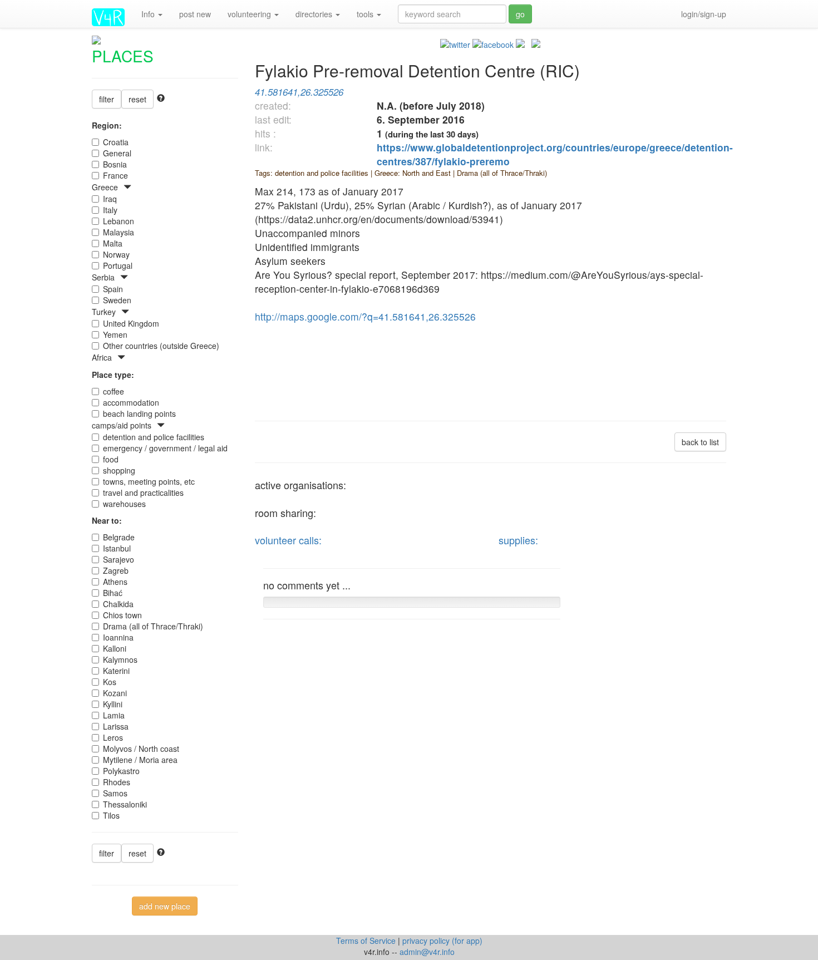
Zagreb (116, 570)
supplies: (518, 540)
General (117, 153)
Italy (110, 209)
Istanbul (117, 548)
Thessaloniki (125, 804)
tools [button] (366, 13)
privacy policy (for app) (442, 940)
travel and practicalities (143, 492)
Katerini (116, 670)
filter (106, 99)
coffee (113, 391)
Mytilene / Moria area (140, 759)
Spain (113, 288)
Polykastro (121, 770)
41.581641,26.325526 (299, 92)
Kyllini (112, 704)
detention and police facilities (153, 436)
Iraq (110, 198)
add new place (164, 906)
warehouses (124, 503)
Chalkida (118, 603)
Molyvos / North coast (141, 748)
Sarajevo (118, 559)
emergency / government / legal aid (165, 448)
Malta (112, 243)
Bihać (112, 592)
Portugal (117, 265)
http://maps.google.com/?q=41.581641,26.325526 (365, 316)
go (520, 13)
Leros (113, 737)
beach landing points (139, 413)
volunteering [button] (250, 13)
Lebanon (118, 221)
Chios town (122, 615)
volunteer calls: (288, 540)
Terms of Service (367, 940)
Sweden (117, 300)
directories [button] (314, 13)
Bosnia (115, 164)
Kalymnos (120, 659)
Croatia (116, 141)
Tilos (111, 815)
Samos (115, 793)
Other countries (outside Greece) (161, 345)
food (111, 459)
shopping (119, 470)
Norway (116, 254)
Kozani (115, 692)
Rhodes (116, 781)
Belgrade (119, 537)
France (115, 175)
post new (195, 13)
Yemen (115, 334)
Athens (115, 581)
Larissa (116, 726)
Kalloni (114, 648)
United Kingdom (131, 323)
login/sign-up (703, 13)
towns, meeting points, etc (149, 481)
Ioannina (118, 637)
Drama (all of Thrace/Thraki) (153, 626)
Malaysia (118, 232)
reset (137, 99)
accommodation (131, 402)
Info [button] (149, 13)
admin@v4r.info (427, 951)
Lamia (114, 715)
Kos (109, 681)
